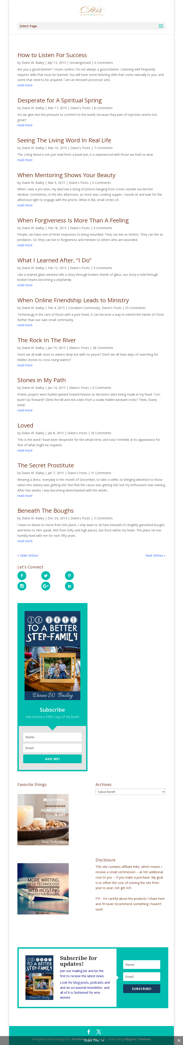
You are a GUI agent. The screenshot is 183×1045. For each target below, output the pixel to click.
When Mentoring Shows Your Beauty (66, 175)
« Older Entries (27, 555)
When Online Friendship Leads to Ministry (73, 300)
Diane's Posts (80, 108)
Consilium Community (84, 308)
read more (25, 85)
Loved (25, 425)
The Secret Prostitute (45, 465)
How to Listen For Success (52, 55)
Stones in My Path (41, 380)
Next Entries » (156, 555)
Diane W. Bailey (33, 62)
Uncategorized (80, 62)
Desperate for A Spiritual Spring (59, 100)
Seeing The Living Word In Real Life (64, 140)
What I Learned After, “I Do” (54, 260)
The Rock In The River (46, 340)
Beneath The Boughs (45, 510)
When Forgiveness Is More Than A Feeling (73, 220)
